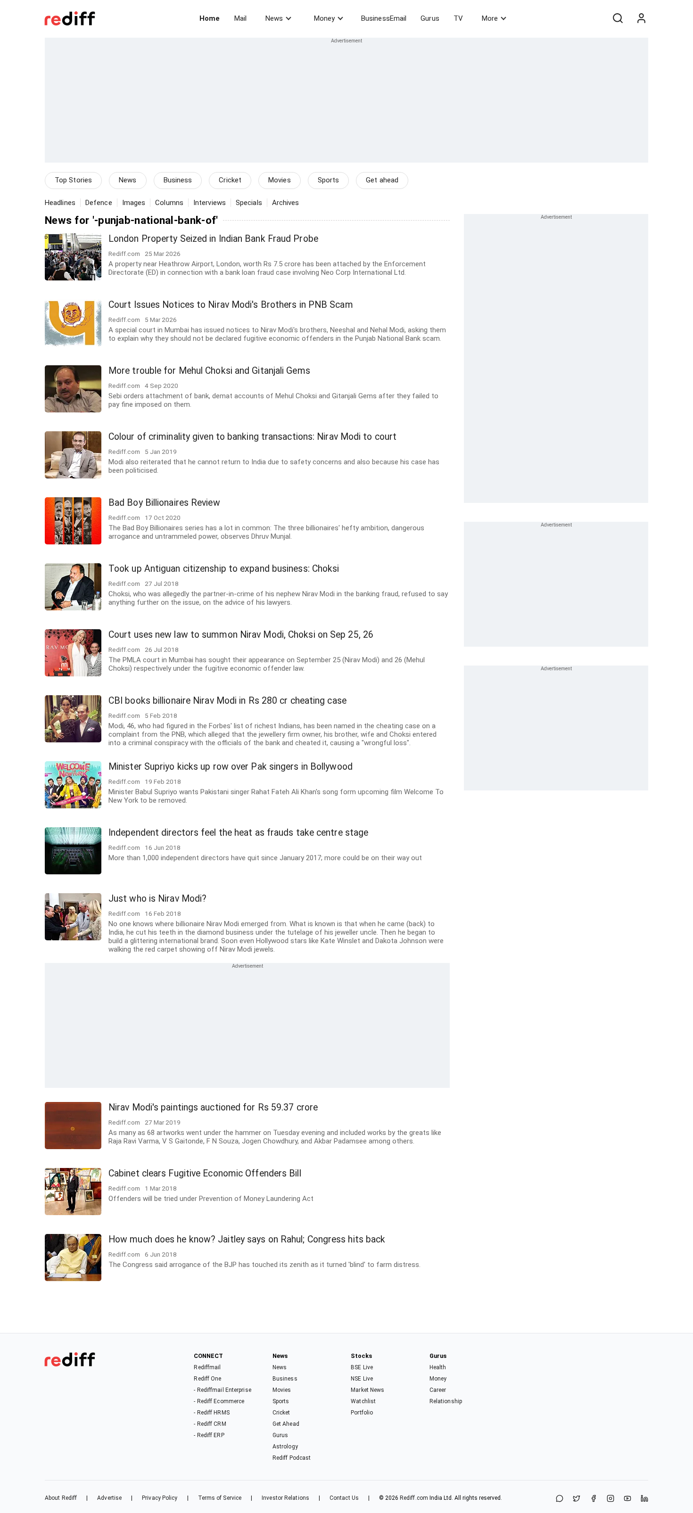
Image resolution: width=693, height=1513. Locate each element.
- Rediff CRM (210, 1424)
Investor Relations (285, 1498)
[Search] (617, 18)
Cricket (230, 180)
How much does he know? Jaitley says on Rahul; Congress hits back (246, 1239)
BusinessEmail (383, 18)
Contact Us (344, 1498)
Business (178, 180)
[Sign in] (641, 18)
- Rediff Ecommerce (219, 1401)
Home (209, 18)
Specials (249, 202)
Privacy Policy (159, 1498)
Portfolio (362, 1412)
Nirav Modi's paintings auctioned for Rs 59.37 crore (213, 1107)
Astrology (285, 1446)
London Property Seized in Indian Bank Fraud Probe (213, 238)
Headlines (60, 202)
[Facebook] (593, 1499)
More (490, 18)
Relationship (445, 1401)
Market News (367, 1390)
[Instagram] (610, 1499)
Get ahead (382, 180)
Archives (285, 202)
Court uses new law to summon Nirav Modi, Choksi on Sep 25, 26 (240, 634)
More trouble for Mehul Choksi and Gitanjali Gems (209, 370)
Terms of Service (220, 1498)
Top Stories (73, 180)
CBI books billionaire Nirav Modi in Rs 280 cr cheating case (227, 700)
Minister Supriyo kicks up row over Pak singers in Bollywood (230, 766)
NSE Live (362, 1378)
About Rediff (61, 1498)
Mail (240, 18)
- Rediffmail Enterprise (222, 1390)
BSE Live (362, 1367)
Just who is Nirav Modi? (157, 898)
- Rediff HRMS (211, 1412)
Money (324, 18)
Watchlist (363, 1401)
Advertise (109, 1498)
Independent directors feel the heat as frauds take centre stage (238, 832)
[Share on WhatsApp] (559, 1499)
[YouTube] (627, 1499)
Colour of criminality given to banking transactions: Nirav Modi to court (252, 436)
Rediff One (207, 1378)
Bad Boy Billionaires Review (164, 502)
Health (437, 1367)
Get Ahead (285, 1424)
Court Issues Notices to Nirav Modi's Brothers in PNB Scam (230, 304)
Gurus (430, 18)
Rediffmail (207, 1367)
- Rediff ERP (209, 1435)
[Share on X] (576, 1499)
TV (458, 18)
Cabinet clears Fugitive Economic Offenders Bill (204, 1173)
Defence (98, 202)
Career (437, 1390)
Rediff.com (414, 1498)
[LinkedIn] (644, 1499)
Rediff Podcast (291, 1458)
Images (134, 202)
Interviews (209, 202)
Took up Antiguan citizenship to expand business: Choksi (223, 568)
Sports (328, 180)
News (274, 18)
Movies (279, 180)
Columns (169, 202)
